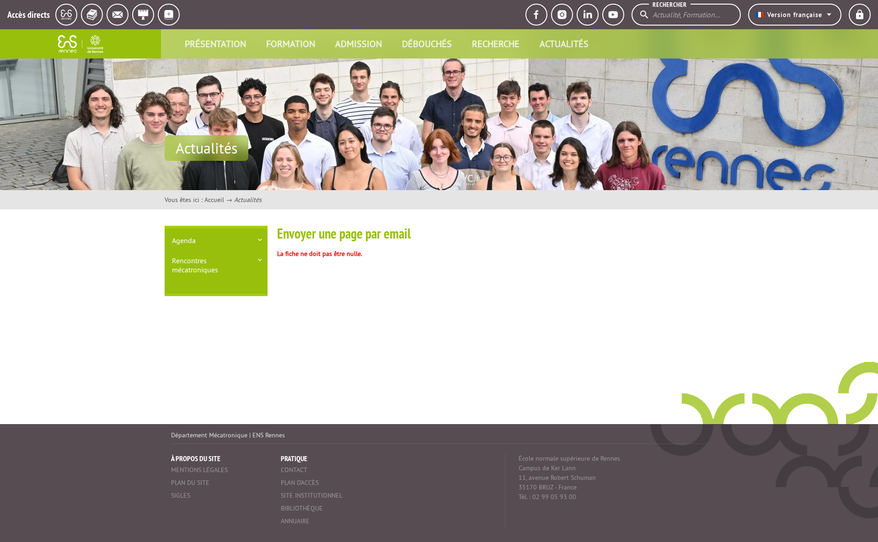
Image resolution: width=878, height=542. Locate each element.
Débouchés (427, 43)
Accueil (214, 200)
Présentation (215, 43)
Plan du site (190, 482)
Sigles (180, 495)
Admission (358, 43)
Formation (290, 43)
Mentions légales (199, 470)
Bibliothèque (302, 508)
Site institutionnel (312, 495)
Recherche (495, 43)
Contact (294, 470)
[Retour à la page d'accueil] (80, 43)
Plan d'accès (300, 482)
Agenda (184, 240)
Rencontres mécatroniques (195, 265)
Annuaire (295, 521)
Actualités (564, 43)
